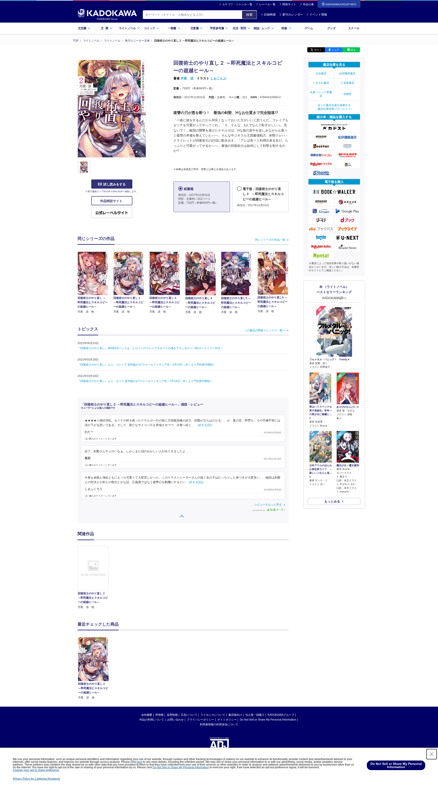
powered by (259, 510)
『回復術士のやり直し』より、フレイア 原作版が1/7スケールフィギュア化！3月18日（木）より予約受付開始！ (147, 364)
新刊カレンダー (292, 14)
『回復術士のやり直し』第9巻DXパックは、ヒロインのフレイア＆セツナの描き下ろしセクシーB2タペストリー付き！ (150, 348)
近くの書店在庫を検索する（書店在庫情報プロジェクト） (334, 107)
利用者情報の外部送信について (219, 724)
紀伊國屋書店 (347, 73)
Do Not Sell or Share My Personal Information (268, 719)
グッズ (331, 28)
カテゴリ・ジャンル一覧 (237, 4)
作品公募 (308, 4)
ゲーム (309, 28)
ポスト (318, 49)
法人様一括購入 (254, 714)
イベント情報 (318, 14)
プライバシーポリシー (200, 719)
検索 (249, 14)
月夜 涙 (187, 78)
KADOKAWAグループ (281, 714)
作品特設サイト (111, 201)
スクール (353, 28)
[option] (96, 578)
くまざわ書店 (321, 82)
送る (353, 49)
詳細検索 (270, 14)
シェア (335, 49)
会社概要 (146, 714)
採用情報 (172, 714)
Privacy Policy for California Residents (36, 778)
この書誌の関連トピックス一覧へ (264, 330)
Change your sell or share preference (36, 770)
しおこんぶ (218, 78)
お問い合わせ (175, 719)
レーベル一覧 (267, 4)
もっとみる (332, 501)
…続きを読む (204, 425)
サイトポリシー (227, 719)
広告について (189, 714)
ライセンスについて (213, 714)
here (139, 762)
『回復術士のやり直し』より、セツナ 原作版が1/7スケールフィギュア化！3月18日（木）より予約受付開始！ (145, 381)
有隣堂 (347, 94)
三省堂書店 (347, 82)
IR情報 (159, 714)
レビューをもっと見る (268, 504)
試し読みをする (114, 184)
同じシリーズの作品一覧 (270, 239)
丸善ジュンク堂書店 (321, 94)
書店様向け (235, 714)
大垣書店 (320, 73)
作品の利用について (151, 719)
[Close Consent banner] (432, 754)
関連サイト (289, 4)
